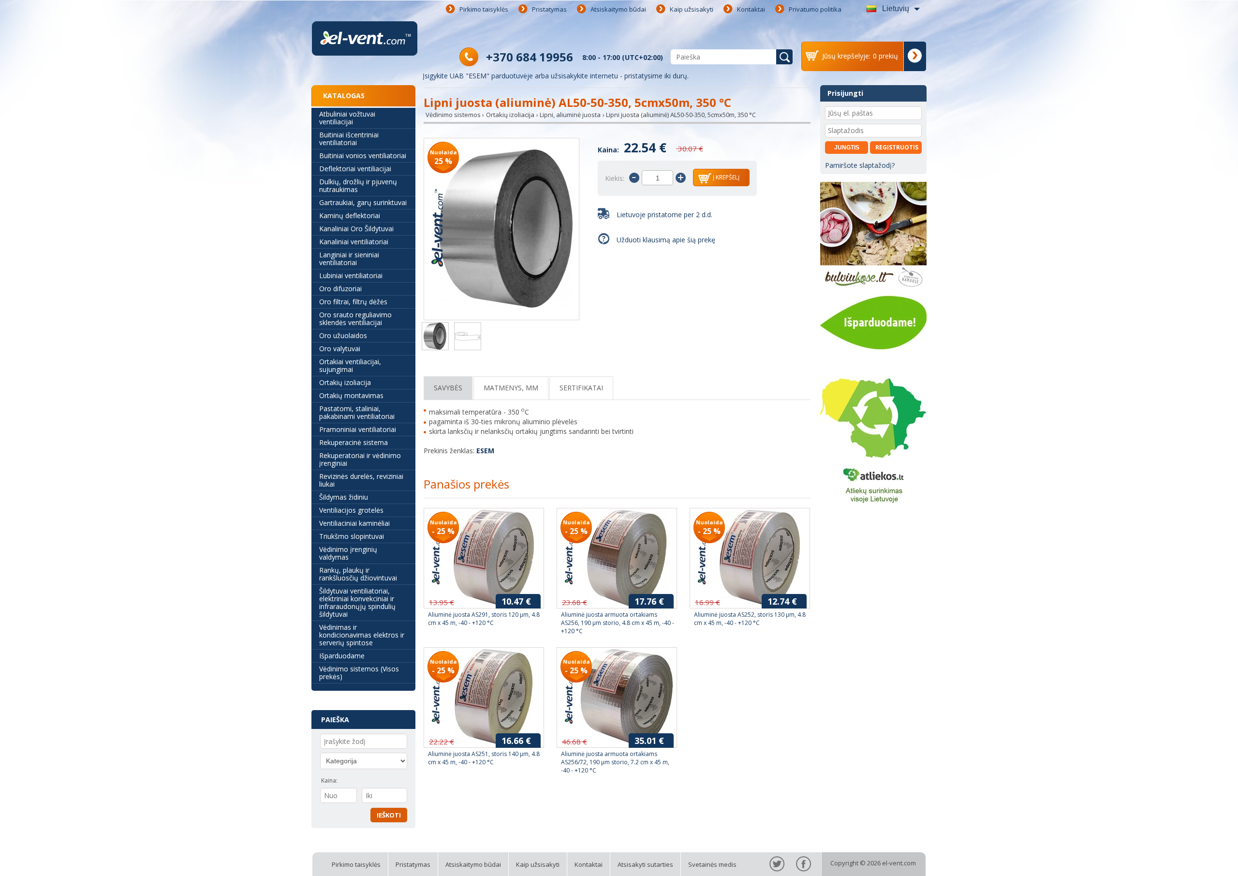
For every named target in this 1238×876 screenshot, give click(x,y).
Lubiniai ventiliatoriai (351, 275)
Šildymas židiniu (343, 497)
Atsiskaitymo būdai (618, 9)
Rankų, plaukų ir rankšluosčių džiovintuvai (358, 573)
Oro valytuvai (339, 348)
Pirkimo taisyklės (483, 9)
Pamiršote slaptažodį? (860, 165)
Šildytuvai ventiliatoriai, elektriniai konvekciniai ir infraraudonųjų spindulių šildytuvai (357, 602)
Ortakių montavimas (351, 395)
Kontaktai (751, 9)
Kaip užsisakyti (691, 9)
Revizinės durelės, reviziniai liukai (361, 480)
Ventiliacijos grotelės (351, 510)
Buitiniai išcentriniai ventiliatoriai (349, 138)
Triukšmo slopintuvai (351, 536)
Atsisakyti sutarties (645, 864)
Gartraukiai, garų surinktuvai (363, 202)
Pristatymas (549, 9)
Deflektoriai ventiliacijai (355, 168)
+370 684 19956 (529, 57)
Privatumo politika (815, 9)
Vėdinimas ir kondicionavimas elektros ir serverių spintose (361, 635)
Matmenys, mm (511, 387)
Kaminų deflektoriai (349, 215)
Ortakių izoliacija (345, 382)
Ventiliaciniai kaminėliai (354, 523)
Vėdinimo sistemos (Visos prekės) (359, 672)
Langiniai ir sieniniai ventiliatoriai (349, 258)
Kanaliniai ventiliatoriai (353, 241)
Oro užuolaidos (343, 335)
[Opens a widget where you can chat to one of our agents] (1201, 859)
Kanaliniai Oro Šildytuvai (356, 228)
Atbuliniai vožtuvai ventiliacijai (347, 117)
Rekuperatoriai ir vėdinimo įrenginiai (360, 459)
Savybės (448, 387)
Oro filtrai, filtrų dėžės (353, 301)
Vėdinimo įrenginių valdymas (348, 553)
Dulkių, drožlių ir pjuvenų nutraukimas (358, 185)
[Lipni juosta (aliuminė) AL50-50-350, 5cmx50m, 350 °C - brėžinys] (467, 337)
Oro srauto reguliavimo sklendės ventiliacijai (355, 318)
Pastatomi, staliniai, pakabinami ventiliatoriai (357, 412)
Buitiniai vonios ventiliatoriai (362, 155)
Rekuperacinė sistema (353, 442)
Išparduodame (342, 655)
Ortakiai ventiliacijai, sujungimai (350, 365)
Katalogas (344, 95)
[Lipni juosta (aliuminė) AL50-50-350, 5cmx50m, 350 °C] (501, 230)
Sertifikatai (581, 387)
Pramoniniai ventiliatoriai (357, 429)
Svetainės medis (712, 864)
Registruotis (896, 147)
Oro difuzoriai (340, 288)
